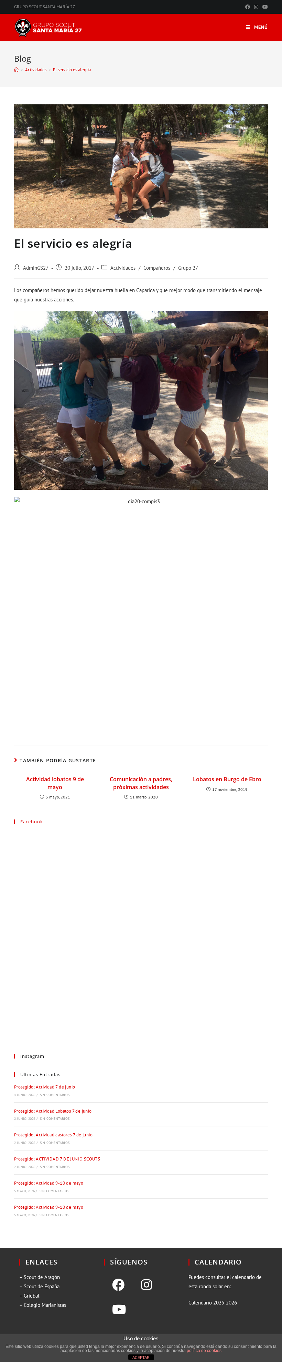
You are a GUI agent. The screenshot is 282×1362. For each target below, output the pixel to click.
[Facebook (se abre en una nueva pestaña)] (247, 6)
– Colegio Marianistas (42, 1305)
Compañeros (156, 268)
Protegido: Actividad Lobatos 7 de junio (53, 1111)
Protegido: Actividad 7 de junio (44, 1087)
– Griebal (29, 1295)
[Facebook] (118, 1284)
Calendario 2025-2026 (212, 1302)
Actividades (122, 268)
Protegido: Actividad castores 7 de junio (53, 1135)
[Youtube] (119, 1309)
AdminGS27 (35, 268)
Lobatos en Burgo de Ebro (227, 779)
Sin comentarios (54, 1095)
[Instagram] (146, 1284)
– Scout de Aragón (39, 1277)
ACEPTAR (141, 1357)
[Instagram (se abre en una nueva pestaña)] (256, 6)
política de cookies (204, 1350)
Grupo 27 (188, 268)
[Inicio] (16, 70)
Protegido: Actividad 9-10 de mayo (48, 1183)
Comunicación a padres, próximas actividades (141, 783)
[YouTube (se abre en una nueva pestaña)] (264, 6)
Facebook (31, 821)
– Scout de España (39, 1286)
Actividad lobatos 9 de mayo (55, 783)
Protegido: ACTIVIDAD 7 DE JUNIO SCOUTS (57, 1159)
